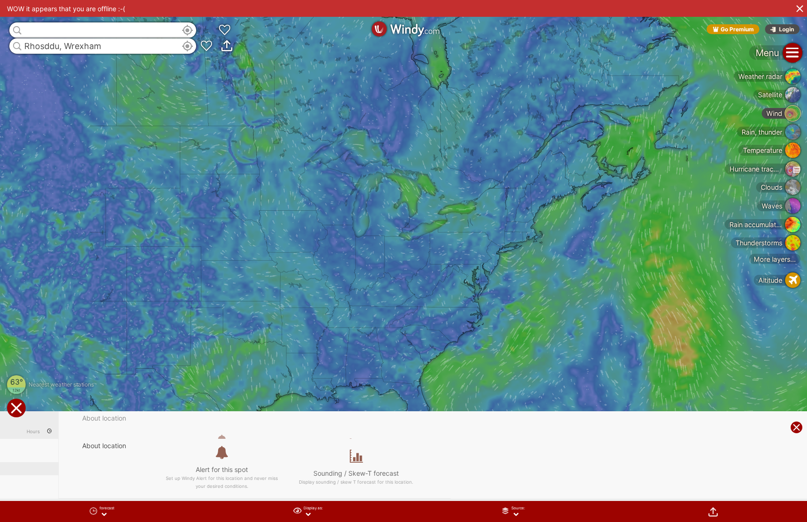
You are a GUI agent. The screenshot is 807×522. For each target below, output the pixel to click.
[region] (403, 261)
